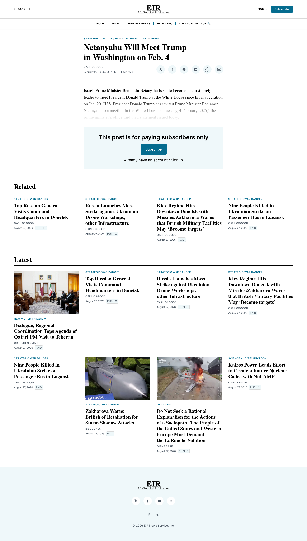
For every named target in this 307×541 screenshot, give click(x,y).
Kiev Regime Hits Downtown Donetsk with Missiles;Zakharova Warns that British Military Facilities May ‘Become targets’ (189, 217)
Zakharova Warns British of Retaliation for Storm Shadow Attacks (111, 416)
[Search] (30, 9)
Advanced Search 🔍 (195, 23)
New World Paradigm (30, 318)
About (116, 23)
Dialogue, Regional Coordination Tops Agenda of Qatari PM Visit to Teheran (45, 330)
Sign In (263, 9)
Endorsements (139, 23)
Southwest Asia (134, 38)
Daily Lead (165, 404)
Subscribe (282, 9)
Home (100, 23)
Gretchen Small (26, 342)
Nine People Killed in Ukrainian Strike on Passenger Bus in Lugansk (256, 211)
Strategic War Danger (101, 38)
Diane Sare (165, 446)
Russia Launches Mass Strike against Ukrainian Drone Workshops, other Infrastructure (111, 214)
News (155, 38)
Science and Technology (247, 358)
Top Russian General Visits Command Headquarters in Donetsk (41, 211)
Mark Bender (238, 382)
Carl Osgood (94, 66)
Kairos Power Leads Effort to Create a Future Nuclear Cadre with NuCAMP (257, 370)
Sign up (153, 514)
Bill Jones (93, 428)
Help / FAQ (164, 23)
